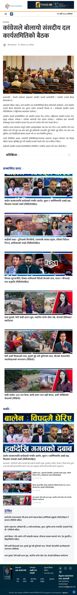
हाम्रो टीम (18, 580)
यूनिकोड (51, 579)
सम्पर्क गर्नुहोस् (42, 580)
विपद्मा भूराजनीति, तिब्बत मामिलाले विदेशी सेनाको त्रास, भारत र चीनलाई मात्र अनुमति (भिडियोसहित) (37, 280)
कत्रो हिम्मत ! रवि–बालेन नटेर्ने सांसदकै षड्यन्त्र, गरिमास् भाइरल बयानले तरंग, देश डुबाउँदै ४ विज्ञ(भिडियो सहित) (38, 538)
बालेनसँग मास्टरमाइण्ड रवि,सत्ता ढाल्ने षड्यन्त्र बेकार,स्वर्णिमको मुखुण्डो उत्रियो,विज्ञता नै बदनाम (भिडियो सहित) (37, 519)
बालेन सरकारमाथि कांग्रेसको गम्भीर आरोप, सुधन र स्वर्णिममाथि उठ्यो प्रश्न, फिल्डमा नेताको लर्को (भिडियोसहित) (38, 202)
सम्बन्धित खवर (12, 168)
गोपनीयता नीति (33, 580)
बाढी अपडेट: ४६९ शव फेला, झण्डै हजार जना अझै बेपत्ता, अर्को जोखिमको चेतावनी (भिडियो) (37, 396)
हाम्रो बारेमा (24, 580)
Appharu (65, 592)
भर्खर (6, 409)
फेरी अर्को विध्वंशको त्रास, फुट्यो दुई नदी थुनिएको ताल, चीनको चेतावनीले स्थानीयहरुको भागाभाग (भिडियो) (37, 358)
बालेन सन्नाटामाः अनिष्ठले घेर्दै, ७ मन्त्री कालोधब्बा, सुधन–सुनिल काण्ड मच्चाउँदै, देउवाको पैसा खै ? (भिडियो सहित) (38, 528)
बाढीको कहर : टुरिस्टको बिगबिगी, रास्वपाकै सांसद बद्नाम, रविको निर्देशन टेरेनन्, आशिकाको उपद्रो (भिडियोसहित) (37, 241)
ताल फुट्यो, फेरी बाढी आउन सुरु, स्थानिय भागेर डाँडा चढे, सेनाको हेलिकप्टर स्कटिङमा (38, 319)
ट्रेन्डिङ (8, 511)
